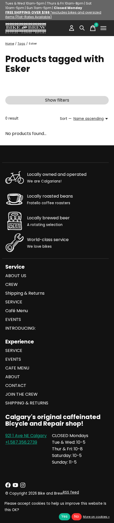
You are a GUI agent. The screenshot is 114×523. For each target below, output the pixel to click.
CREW (11, 284)
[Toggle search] (82, 28)
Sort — (66, 118)
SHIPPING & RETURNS (26, 403)
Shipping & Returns (25, 293)
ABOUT (12, 377)
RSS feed (71, 492)
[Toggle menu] (103, 28)
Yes (65, 516)
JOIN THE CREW (21, 394)
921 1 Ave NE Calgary (26, 436)
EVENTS (13, 319)
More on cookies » (96, 517)
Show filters (57, 100)
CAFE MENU (17, 368)
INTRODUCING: (20, 328)
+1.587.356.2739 (21, 442)
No (76, 516)
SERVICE (13, 302)
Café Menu (16, 311)
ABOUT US (15, 276)
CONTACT (15, 385)
